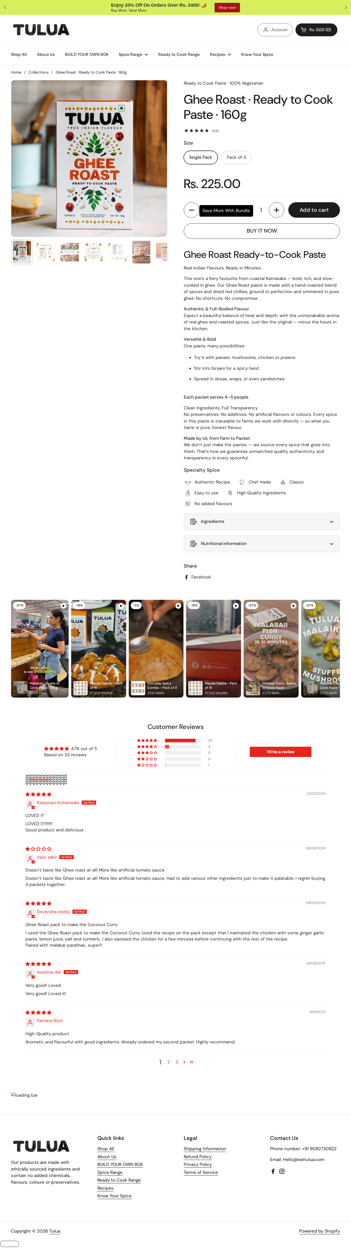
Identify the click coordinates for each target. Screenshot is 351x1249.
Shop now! (213, 7)
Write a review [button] (280, 751)
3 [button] (177, 1062)
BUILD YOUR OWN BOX (120, 1164)
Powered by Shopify (319, 1231)
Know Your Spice (114, 1196)
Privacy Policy (198, 1164)
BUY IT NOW (262, 230)
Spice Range (110, 1172)
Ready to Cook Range (119, 1180)
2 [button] (168, 1062)
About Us (106, 1156)
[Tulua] (41, 30)
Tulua (54, 1231)
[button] (191, 210)
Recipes (105, 1188)
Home (16, 72)
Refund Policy (197, 1156)
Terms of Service (201, 1172)
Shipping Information (205, 1148)
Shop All (105, 1148)
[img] (38, 794)
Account (279, 29)
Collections (39, 72)
